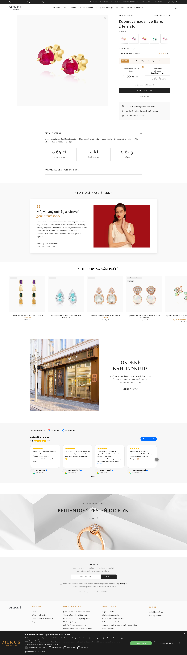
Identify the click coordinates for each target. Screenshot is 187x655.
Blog (33, 622)
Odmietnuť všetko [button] (167, 643)
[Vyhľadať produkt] (176, 8)
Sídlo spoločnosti (155, 615)
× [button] (184, 633)
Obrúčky (120, 8)
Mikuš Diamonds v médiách (42, 619)
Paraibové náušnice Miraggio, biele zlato (66, 315)
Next (165, 38)
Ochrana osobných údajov (112, 622)
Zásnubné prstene (105, 8)
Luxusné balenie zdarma (135, 116)
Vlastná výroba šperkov (71, 622)
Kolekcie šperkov (135, 8)
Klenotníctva (158, 2)
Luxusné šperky (86, 8)
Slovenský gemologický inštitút (75, 615)
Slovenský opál (106, 2)
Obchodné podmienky (110, 615)
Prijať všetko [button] (141, 643)
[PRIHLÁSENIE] (172, 2)
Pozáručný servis (108, 629)
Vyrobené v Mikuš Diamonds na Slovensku (142, 111)
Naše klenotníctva (156, 612)
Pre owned (146, 2)
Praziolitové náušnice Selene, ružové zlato (105, 315)
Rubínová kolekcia (162, 16)
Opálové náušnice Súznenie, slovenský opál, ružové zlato (144, 317)
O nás (117, 2)
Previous (123, 38)
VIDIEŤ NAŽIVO (144, 97)
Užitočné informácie (130, 2)
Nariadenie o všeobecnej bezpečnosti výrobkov (119, 625)
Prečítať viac (55, 644)
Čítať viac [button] (68, 464)
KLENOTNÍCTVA (131, 389)
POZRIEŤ (93, 519)
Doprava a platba (108, 612)
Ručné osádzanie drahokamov (74, 625)
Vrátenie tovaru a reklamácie (112, 619)
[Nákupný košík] (177, 2)
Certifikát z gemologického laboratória (140, 107)
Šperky (73, 8)
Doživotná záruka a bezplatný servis (76, 619)
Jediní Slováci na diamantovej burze (76, 612)
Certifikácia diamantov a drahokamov (77, 629)
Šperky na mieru (60, 8)
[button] (30, 459)
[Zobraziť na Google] (32, 471)
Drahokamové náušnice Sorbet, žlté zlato (27, 315)
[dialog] (93, 643)
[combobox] (144, 53)
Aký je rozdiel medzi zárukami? (144, 85)
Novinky (93, 2)
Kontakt (152, 607)
